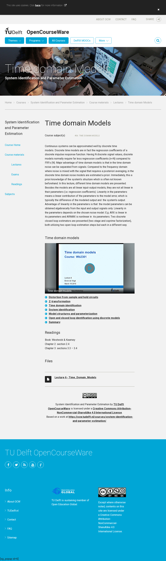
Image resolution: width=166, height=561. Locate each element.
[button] (158, 9)
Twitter (16, 464)
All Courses (58, 40)
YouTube (32, 464)
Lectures (118, 102)
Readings (16, 184)
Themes (13, 40)
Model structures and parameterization (73, 313)
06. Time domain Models (88, 136)
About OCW (103, 19)
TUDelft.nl (12, 510)
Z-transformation (59, 301)
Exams (15, 174)
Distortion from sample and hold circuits (73, 297)
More (102, 40)
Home (8, 102)
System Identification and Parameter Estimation (58, 102)
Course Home (12, 145)
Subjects (10, 194)
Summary (54, 322)
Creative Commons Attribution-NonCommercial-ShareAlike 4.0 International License (110, 523)
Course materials (99, 102)
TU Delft (40, 464)
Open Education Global (64, 504)
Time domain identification (65, 305)
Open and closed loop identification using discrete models (84, 317)
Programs (34, 40)
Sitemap (12, 537)
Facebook (8, 464)
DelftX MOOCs (82, 40)
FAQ (133, 19)
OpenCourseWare (48, 31)
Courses (21, 102)
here (38, 5)
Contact (121, 19)
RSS (24, 464)
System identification (62, 309)
